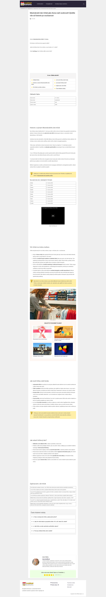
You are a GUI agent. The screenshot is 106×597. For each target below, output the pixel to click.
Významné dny (49, 3)
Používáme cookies (71, 582)
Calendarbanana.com (23, 8)
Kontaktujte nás (70, 584)
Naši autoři (69, 587)
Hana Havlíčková (46, 559)
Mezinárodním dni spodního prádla (45, 175)
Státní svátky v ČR (55, 584)
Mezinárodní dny (30, 8)
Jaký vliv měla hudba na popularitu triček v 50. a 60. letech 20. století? (50, 521)
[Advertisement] (53, 28)
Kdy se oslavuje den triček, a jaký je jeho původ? (45, 517)
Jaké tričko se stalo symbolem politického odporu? (46, 526)
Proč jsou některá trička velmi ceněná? (43, 530)
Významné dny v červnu (37, 8)
